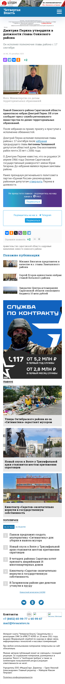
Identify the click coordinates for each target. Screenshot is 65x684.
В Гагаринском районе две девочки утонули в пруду (32, 584)
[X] (16, 233)
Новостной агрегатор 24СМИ (32, 592)
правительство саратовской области (22, 246)
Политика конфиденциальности (17, 677)
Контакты (10, 614)
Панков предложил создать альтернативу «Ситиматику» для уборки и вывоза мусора (31, 537)
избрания (41, 141)
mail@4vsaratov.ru (16, 623)
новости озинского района (28, 248)
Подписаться (33, 201)
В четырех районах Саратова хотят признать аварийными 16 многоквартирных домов (32, 561)
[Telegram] (9, 60)
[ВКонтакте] (14, 60)
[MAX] (5, 60)
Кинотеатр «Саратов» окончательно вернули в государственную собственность (32, 573)
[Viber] (20, 233)
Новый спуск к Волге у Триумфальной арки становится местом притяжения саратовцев (34, 549)
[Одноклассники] (18, 60)
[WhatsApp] (25, 233)
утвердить (35, 181)
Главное (8, 381)
